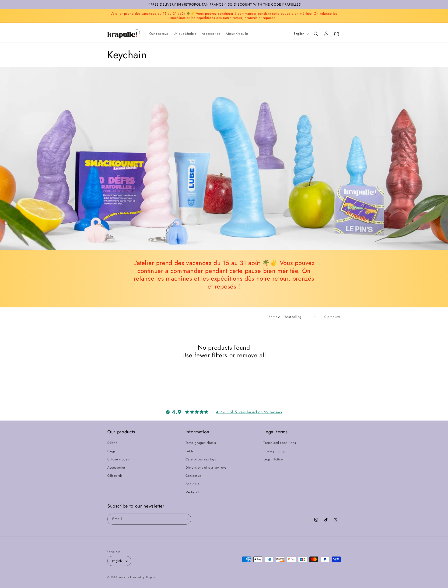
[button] (316, 34)
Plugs (111, 451)
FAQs (189, 451)
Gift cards (114, 475)
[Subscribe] (186, 519)
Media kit (192, 492)
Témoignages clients (201, 442)
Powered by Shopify (142, 577)
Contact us (193, 475)
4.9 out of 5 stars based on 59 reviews (249, 412)
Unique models (118, 459)
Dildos (112, 442)
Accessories (116, 467)
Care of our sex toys (201, 459)
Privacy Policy (274, 451)
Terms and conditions (279, 442)
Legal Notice (273, 459)
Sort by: (274, 316)
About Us (192, 483)
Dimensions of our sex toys (206, 467)
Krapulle (124, 577)
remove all (251, 355)
